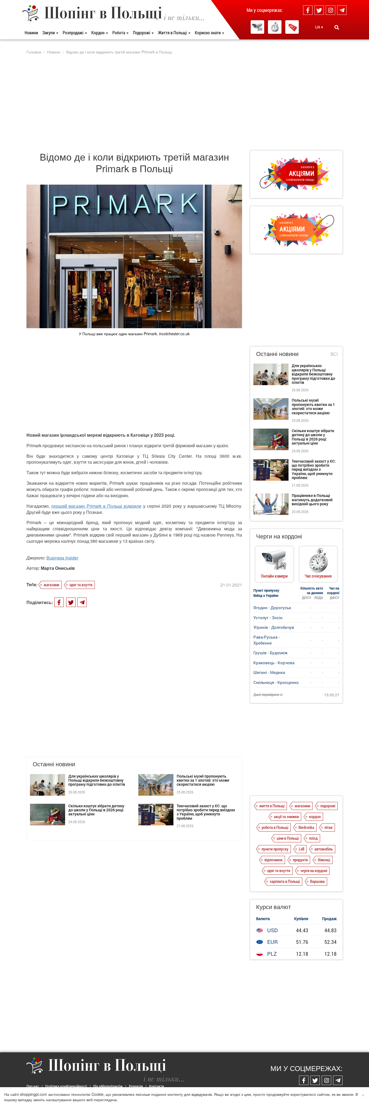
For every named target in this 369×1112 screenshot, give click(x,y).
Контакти (156, 1086)
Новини (31, 32)
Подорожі (142, 32)
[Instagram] (330, 10)
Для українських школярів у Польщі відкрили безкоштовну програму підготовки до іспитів (96, 780)
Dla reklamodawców (108, 1086)
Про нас (32, 1086)
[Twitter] (319, 10)
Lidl (301, 849)
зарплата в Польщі (285, 881)
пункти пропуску (275, 849)
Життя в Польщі (173, 32)
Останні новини (277, 353)
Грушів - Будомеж (270, 652)
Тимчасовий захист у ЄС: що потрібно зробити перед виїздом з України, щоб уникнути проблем (206, 812)
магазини (51, 584)
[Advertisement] (184, 102)
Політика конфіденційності (66, 1086)
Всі (334, 354)
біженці (324, 859)
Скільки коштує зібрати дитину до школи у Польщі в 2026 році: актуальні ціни (96, 810)
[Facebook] (308, 10)
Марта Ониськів (58, 568)
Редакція (136, 1086)
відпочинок (273, 859)
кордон (315, 816)
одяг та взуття (80, 584)
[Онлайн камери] (257, 27)
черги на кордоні (313, 870)
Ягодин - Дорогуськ (272, 607)
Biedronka (306, 827)
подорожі (327, 805)
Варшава (317, 881)
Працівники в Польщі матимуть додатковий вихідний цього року (312, 499)
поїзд (313, 838)
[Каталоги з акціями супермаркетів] (292, 27)
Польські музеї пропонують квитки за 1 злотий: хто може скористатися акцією (203, 780)
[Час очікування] (274, 27)
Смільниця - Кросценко (276, 682)
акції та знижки (286, 816)
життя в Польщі (271, 805)
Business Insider (62, 558)
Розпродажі (73, 32)
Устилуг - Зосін (268, 617)
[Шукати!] (337, 27)
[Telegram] (342, 10)
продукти (300, 859)
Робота (119, 32)
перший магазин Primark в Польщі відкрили (96, 506)
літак (328, 827)
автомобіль (323, 849)
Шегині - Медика (269, 672)
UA (318, 27)
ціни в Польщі (288, 838)
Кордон (98, 32)
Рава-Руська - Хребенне (266, 639)
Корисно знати (208, 32)
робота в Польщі (275, 827)
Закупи (49, 32)
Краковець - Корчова (273, 662)
